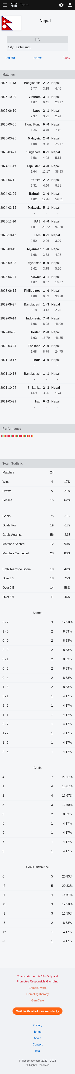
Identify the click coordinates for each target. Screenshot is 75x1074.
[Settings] (61, 5)
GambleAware (37, 987)
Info (37, 1050)
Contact (37, 1044)
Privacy (37, 1025)
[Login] (70, 5)
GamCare (37, 1000)
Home (37, 58)
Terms (38, 1031)
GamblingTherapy (37, 994)
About (37, 1038)
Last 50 (10, 58)
